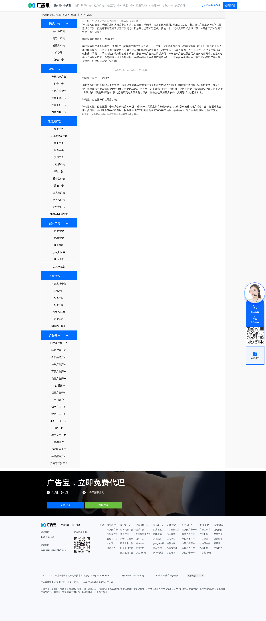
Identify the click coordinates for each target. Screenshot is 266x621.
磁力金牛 (59, 150)
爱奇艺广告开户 (58, 463)
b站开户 (58, 428)
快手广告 (59, 129)
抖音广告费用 (58, 90)
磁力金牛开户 (58, 435)
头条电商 (59, 298)
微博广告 (59, 157)
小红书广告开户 (58, 421)
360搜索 (58, 245)
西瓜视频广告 (58, 112)
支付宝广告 (59, 207)
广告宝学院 (205, 529)
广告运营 (204, 539)
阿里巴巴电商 (58, 326)
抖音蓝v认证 (205, 552)
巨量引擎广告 (58, 98)
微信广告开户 (58, 378)
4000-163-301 (212, 5)
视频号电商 (59, 312)
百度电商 (59, 319)
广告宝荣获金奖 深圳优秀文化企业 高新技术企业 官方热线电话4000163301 (77, 582)
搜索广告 (128, 5)
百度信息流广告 (58, 136)
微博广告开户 (58, 414)
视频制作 (204, 548)
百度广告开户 (58, 371)
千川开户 (59, 399)
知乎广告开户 (58, 406)
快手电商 (59, 305)
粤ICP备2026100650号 (133, 575)
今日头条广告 (58, 76)
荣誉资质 (218, 534)
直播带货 (141, 5)
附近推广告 (59, 38)
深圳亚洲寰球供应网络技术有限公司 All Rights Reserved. (82, 575)
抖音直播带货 (58, 283)
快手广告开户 (58, 364)
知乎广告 (59, 143)
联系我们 (218, 543)
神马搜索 (88, 14)
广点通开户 (59, 385)
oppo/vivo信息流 (59, 214)
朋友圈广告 (59, 31)
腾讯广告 (86, 5)
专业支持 (167, 5)
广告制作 (204, 534)
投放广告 (218, 548)
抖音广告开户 (58, 350)
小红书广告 (59, 164)
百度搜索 (59, 231)
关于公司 (180, 5)
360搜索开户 (59, 449)
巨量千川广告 (58, 105)
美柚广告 (59, 185)
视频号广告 (59, 45)
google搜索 (59, 252)
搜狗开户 (59, 442)
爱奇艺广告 (59, 178)
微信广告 (99, 5)
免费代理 (230, 5)
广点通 (58, 52)
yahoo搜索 (59, 266)
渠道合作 (218, 539)
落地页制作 (205, 543)
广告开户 (154, 5)
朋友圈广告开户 (58, 343)
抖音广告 (59, 83)
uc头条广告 (59, 192)
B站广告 (58, 171)
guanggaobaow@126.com (53, 550)
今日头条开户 (58, 357)
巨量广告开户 (58, 392)
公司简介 (218, 529)
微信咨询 (103, 505)
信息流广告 (113, 5)
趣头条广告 (59, 199)
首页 (77, 5)
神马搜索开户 (58, 456)
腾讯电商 (59, 290)
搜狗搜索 (59, 238)
